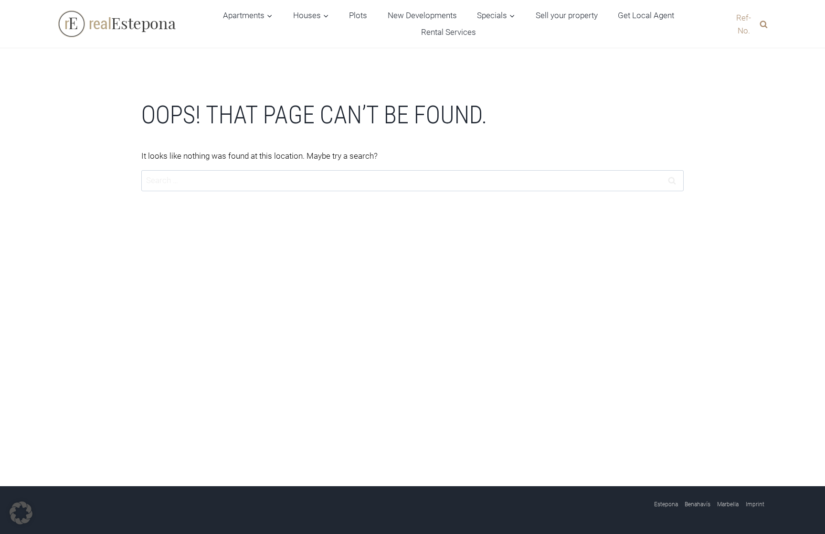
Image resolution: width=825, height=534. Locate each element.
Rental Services (448, 32)
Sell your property (567, 15)
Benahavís (697, 504)
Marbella (728, 504)
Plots (358, 15)
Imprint (755, 504)
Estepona (666, 504)
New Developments (422, 15)
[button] (21, 513)
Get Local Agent (646, 15)
